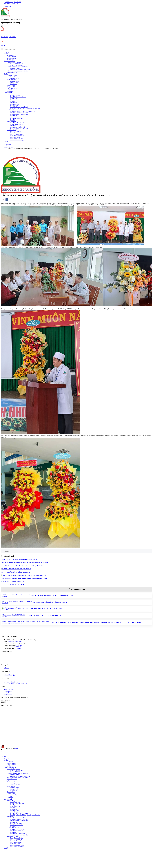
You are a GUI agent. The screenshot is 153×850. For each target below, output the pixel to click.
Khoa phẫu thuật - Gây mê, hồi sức (19, 114)
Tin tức (6, 74)
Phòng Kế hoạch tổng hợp (16, 131)
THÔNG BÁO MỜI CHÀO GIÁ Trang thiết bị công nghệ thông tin (19, 559)
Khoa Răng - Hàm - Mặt (16, 118)
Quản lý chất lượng (12, 88)
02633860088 (18, 645)
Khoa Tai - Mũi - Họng (16, 117)
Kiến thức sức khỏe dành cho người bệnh (17, 71)
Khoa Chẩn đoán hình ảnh (17, 124)
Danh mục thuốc (14, 81)
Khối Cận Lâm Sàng (12, 121)
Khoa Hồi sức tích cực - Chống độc (19, 107)
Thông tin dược (11, 79)
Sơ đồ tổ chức (10, 59)
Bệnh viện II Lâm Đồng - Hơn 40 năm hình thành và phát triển (52, 595)
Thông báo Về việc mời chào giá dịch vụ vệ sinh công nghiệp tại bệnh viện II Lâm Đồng (24, 562)
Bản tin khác (10, 91)
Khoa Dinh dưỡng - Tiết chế (17, 122)
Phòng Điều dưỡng (15, 137)
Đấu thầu (9, 89)
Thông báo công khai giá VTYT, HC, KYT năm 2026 (44, 615)
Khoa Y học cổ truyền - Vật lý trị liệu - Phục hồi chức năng (25, 108)
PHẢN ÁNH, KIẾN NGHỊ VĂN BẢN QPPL (16, 683)
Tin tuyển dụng (11, 85)
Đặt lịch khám (3, 45)
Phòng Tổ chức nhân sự (16, 133)
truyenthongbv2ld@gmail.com (13, 3)
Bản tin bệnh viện (11, 75)
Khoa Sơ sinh (13, 102)
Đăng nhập (8, 6)
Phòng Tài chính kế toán (16, 134)
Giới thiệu (6, 53)
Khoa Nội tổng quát (15, 95)
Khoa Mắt (12, 120)
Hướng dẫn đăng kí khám (13, 62)
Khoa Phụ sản (13, 115)
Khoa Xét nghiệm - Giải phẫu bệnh (19, 128)
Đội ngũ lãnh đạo (11, 56)
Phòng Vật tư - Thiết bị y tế (17, 140)
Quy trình (12, 76)
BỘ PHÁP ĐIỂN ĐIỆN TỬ (11, 682)
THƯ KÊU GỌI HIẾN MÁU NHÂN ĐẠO (12, 584)
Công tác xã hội (11, 87)
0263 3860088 (17, 2)
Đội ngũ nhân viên (11, 58)
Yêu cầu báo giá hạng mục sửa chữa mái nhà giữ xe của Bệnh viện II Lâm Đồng (22, 565)
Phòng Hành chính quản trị (17, 135)
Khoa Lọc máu (14, 98)
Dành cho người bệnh (9, 61)
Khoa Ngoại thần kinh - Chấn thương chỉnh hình (22, 111)
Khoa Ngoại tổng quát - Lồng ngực (19, 112)
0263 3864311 (9, 2)
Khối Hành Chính (11, 130)
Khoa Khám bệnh (14, 104)
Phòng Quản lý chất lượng (17, 138)
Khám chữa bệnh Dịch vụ (16, 65)
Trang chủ (6, 52)
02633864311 (18, 648)
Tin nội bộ (6, 692)
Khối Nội (9, 94)
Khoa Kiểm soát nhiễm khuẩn (17, 127)
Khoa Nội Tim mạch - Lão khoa (18, 97)
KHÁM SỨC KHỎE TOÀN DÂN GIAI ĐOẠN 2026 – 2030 (46, 608)
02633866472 (17, 647)
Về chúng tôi (10, 55)
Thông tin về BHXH (9, 674)
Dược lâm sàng (14, 84)
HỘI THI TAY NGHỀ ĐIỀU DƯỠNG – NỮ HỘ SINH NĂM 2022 (50, 602)
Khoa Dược (13, 125)
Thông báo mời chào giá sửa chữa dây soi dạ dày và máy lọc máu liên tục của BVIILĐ (24, 578)
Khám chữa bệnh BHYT (16, 64)
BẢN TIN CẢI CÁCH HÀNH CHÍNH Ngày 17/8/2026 (15, 572)
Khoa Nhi (12, 101)
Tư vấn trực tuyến (4, 33)
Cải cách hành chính (15, 78)
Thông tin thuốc (14, 82)
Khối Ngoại (10, 110)
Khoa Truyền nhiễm (15, 99)
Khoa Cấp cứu (14, 105)
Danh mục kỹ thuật (15, 68)
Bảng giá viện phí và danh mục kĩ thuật (17, 66)
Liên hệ (6, 141)
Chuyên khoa (7, 92)
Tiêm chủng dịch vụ (12, 72)
